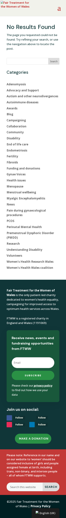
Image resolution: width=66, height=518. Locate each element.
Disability (13, 138)
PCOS (10, 221)
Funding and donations (23, 168)
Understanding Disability (24, 250)
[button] (51, 487)
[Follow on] (32, 418)
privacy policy (43, 385)
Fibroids (12, 162)
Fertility (12, 156)
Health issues (16, 180)
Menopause (15, 186)
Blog (10, 114)
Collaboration (16, 126)
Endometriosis (17, 150)
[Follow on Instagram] (9, 424)
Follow (19, 417)
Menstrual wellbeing (21, 192)
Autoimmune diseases (22, 102)
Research (13, 244)
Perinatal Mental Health (24, 227)
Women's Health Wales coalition (30, 268)
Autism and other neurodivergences (32, 96)
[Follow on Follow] (9, 418)
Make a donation (33, 438)
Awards (12, 108)
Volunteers (14, 255)
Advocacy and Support (23, 90)
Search (54, 61)
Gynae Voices (16, 174)
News (11, 204)
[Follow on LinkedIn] (32, 424)
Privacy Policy (40, 506)
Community (15, 132)
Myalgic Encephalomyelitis (26, 198)
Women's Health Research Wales (30, 262)
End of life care (17, 144)
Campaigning (16, 120)
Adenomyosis (16, 84)
